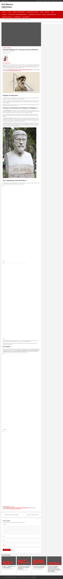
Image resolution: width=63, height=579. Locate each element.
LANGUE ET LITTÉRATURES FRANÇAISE (49, 14)
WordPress (34, 577)
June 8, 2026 (50, 572)
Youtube (49, 0)
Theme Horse (22, 577)
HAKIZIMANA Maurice (6, 506)
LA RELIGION (4, 14)
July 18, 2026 (19, 570)
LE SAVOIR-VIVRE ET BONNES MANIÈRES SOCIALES (17, 14)
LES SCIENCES (8, 47)
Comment (4, 524)
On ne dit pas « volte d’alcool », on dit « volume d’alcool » (39, 567)
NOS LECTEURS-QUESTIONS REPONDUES (24, 562)
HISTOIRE (4, 47)
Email (3, 540)
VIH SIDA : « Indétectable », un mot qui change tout (8, 567)
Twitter (56, 0)
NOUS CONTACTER (25, 17)
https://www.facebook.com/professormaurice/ (13, 70)
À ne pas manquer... (6, 555)
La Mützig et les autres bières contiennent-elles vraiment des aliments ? (23, 567)
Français (38, 0)
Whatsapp (11, 69)
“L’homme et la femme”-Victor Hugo (33, 514)
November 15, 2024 (6, 51)
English (41, 0)
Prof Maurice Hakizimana (11, 577)
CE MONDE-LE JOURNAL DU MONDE (8, 562)
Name (4, 536)
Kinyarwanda (45, 0)
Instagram (53, 0)
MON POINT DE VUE (20, 561)
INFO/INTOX (19, 560)
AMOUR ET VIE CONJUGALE (7, 17)
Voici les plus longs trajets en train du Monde (11, 514)
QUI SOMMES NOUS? (17, 17)
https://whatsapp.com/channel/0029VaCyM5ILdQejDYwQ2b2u (23, 69)
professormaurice (12, 51)
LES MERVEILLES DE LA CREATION (34, 14)
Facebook (60, 0)
